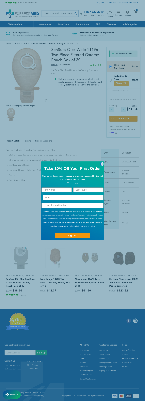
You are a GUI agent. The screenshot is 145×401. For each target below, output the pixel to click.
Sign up (72, 235)
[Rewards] (12, 394)
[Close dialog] (101, 164)
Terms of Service (89, 226)
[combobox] (46, 205)
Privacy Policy (75, 226)
